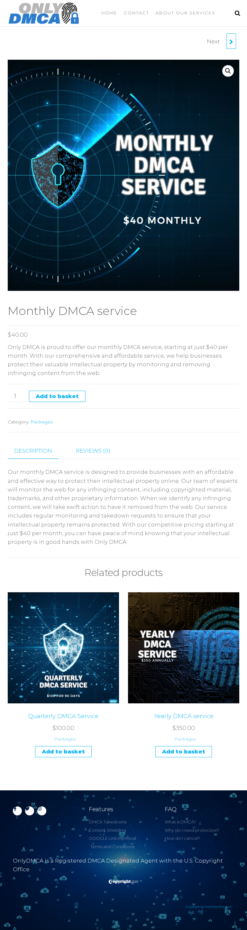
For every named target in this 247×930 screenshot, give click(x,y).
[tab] (38, 451)
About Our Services (185, 12)
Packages (42, 422)
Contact (136, 12)
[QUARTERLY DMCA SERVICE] (231, 41)
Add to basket (57, 396)
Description (33, 451)
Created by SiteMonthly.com (209, 907)
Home (109, 12)
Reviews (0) (93, 451)
